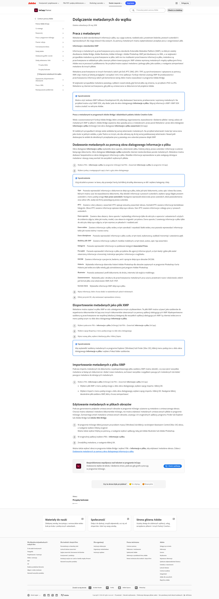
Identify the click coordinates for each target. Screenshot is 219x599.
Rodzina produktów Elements (35, 567)
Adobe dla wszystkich (166, 577)
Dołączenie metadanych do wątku (50, 74)
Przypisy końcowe (44, 70)
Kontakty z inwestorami (166, 565)
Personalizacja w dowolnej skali (69, 546)
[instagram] (48, 595)
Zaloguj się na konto (165, 546)
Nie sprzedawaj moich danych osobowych (170, 595)
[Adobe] (32, 3)
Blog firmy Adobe (165, 580)
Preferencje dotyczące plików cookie (147, 595)
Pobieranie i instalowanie (134, 549)
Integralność (163, 574)
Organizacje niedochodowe (101, 549)
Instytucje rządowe (99, 552)
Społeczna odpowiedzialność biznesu (170, 561)
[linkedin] (56, 595)
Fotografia (30, 551)
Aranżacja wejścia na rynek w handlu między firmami (73, 558)
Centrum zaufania (165, 571)
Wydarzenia (163, 555)
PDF (28, 561)
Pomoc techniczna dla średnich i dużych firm (139, 558)
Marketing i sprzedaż (96, 3)
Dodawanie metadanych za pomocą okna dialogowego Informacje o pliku (103, 451)
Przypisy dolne (43, 65)
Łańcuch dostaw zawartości (68, 549)
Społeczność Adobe (132, 552)
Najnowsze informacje (166, 558)
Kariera (162, 552)
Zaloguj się (185, 3)
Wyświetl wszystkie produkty (35, 573)
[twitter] (52, 595)
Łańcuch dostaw (164, 568)
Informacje (163, 549)
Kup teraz (130, 3)
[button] (176, 3)
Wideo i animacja (32, 558)
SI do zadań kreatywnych (34, 548)
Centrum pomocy (131, 546)
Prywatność (118, 595)
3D (28, 564)
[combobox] (148, 10)
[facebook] (44, 595)
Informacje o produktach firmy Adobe (137, 555)
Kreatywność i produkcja (67, 555)
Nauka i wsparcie (114, 3)
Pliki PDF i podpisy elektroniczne (73, 3)
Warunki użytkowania (129, 595)
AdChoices (189, 595)
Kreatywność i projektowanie (48, 3)
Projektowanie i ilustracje (34, 554)
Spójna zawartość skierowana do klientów (72, 552)
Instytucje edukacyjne (100, 546)
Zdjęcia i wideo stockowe (34, 570)
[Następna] (157, 502)
